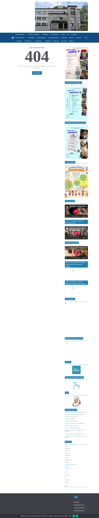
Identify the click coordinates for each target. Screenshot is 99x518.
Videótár (71, 37)
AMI (68, 34)
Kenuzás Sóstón (68, 419)
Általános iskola (54, 34)
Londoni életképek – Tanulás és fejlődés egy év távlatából (76, 436)
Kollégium (74, 34)
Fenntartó (64, 37)
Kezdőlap (71, 41)
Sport (66, 477)
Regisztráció (48, 41)
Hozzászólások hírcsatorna (79, 507)
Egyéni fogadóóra (41, 37)
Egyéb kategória (68, 459)
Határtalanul (28, 41)
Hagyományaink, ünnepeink (70, 464)
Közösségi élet (67, 468)
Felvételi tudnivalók (33, 34)
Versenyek (67, 482)
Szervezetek (67, 479)
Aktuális (66, 446)
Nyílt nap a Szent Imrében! (70, 427)
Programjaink (67, 475)
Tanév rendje (31, 37)
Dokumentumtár (19, 37)
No (77, 515)
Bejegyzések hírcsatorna (79, 504)
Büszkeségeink (67, 453)
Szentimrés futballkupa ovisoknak (71, 433)
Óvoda (63, 34)
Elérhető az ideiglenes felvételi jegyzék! (72, 414)
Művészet (66, 473)
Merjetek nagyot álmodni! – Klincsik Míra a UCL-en (75, 430)
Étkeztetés (56, 41)
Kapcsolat (78, 37)
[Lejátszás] (66, 216)
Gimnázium (45, 34)
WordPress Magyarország (79, 510)
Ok (73, 515)
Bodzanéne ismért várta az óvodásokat (72, 423)
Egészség (66, 457)
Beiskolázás (67, 450)
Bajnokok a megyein (69, 425)
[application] (76, 211)
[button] (25, 34)
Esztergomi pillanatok (69, 421)
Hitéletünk (67, 466)
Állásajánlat (18, 41)
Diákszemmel (67, 455)
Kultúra (66, 470)
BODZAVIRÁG (38, 41)
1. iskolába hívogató (69, 416)
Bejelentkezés (76, 502)
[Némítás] (84, 216)
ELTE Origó (64, 41)
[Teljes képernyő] (86, 216)
